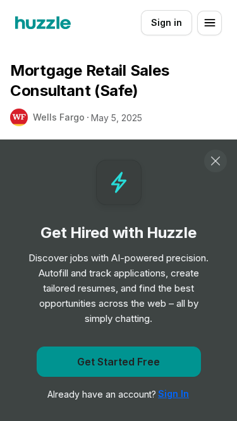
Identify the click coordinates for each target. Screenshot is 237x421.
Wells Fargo (59, 117)
